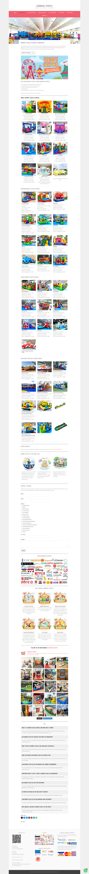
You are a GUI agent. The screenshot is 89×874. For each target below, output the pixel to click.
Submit (23, 550)
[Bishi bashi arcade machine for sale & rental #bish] (38, 698)
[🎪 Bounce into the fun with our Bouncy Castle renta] (26, 674)
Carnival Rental (22, 12)
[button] (38, 852)
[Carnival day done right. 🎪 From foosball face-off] (50, 686)
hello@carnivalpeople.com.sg (17, 857)
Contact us (44, 15)
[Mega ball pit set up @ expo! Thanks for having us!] (62, 698)
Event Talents (70, 12)
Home (15, 12)
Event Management (52, 12)
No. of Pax (23, 534)
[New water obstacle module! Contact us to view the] (50, 698)
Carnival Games (26, 510)
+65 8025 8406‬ (14, 848)
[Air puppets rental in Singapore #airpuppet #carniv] (62, 710)
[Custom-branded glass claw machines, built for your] (62, 674)
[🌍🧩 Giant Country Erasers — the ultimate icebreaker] (62, 662)
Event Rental (61, 12)
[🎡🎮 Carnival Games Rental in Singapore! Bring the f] (38, 674)
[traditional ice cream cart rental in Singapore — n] (50, 674)
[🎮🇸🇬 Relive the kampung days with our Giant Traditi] (26, 662)
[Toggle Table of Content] (32, 53)
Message (23, 539)
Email (22, 498)
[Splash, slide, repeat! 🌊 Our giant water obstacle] (26, 686)
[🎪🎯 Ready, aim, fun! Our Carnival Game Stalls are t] (38, 662)
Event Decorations (42, 12)
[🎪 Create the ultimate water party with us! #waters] (26, 698)
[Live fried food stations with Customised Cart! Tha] (50, 710)
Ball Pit (24, 507)
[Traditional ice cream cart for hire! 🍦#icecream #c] (62, 686)
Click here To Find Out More (56, 449)
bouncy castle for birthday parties (58, 46)
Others (24, 531)
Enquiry (23, 503)
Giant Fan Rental (26, 528)
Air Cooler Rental (26, 530)
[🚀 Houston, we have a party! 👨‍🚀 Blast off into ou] (38, 686)
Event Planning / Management (29, 521)
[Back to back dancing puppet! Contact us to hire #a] (26, 710)
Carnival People (44, 5)
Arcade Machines (26, 505)
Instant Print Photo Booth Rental (30, 524)
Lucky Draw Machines (27, 523)
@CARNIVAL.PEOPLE (52, 648)
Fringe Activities (26, 516)
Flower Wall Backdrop (27, 519)
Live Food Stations (32, 12)
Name (22, 493)
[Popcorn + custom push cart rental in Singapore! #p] (38, 710)
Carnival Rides (25, 512)
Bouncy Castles (26, 509)
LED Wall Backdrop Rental (28, 526)
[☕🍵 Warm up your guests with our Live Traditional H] (50, 662)
